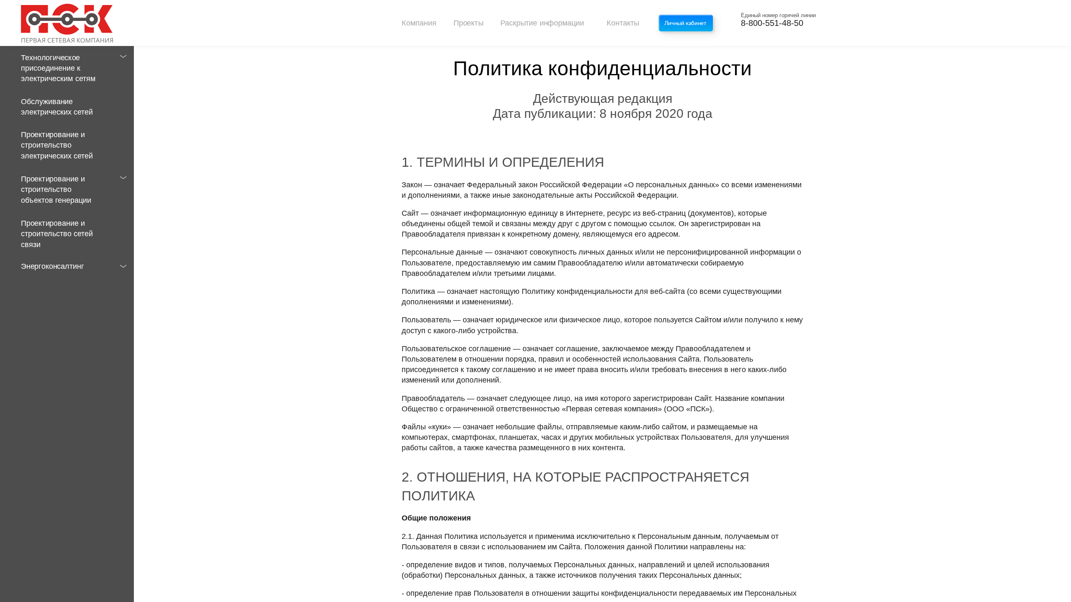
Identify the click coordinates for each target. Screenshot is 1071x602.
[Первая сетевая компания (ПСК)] (67, 23)
